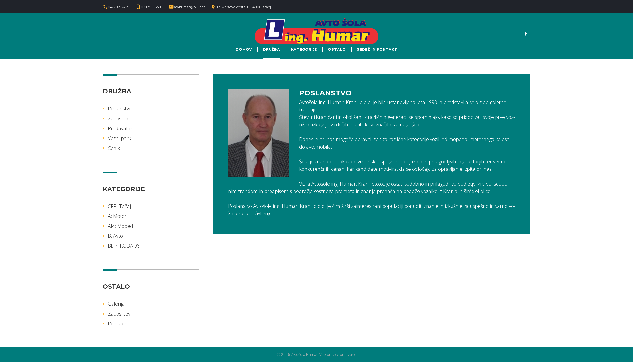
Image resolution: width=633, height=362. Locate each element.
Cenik (114, 148)
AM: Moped (120, 226)
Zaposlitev (119, 313)
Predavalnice (122, 128)
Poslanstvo (120, 108)
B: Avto (115, 236)
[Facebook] (525, 33)
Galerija (116, 303)
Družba (271, 49)
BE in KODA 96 (124, 245)
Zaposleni (118, 118)
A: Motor (117, 216)
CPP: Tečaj (119, 206)
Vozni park (119, 138)
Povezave (118, 323)
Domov (244, 49)
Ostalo (337, 49)
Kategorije (304, 49)
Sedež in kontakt (377, 49)
